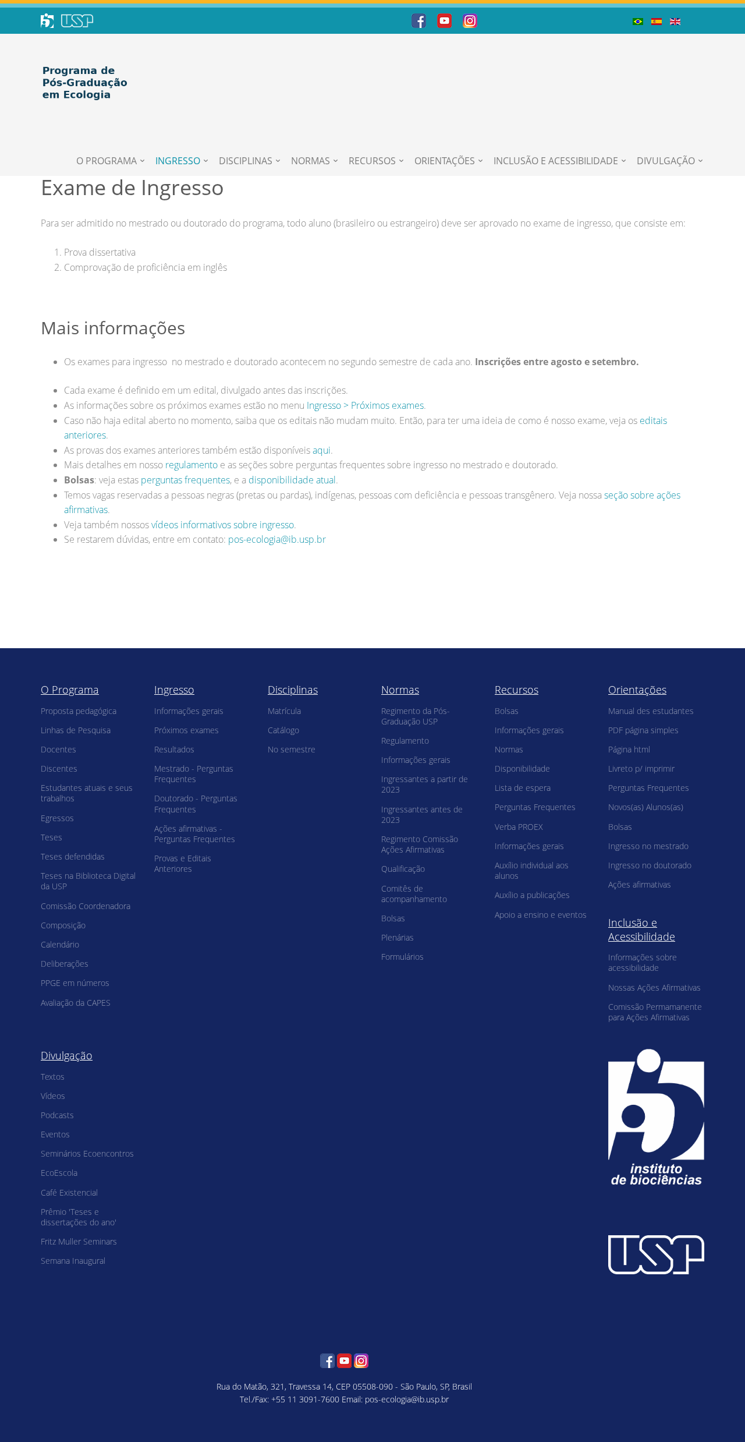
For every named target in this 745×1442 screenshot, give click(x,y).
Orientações (444, 160)
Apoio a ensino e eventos (541, 914)
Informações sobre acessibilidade (642, 962)
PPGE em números (75, 982)
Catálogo (283, 730)
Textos (53, 1076)
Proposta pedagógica (78, 710)
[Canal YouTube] (444, 19)
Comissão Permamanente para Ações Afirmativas (655, 1012)
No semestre (291, 749)
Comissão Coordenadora (85, 905)
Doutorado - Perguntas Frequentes (195, 803)
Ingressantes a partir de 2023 (424, 784)
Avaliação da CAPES (76, 1002)
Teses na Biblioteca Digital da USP (88, 881)
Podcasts (57, 1115)
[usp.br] (656, 1253)
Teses (51, 837)
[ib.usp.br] (656, 1115)
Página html (629, 749)
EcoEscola (59, 1172)
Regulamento (405, 740)
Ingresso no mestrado (648, 845)
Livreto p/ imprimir (641, 768)
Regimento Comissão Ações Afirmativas (419, 844)
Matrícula (284, 710)
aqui (322, 450)
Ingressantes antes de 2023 (422, 814)
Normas (310, 160)
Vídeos (53, 1095)
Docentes (58, 749)
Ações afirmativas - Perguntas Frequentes (194, 833)
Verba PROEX (519, 826)
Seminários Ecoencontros (87, 1153)
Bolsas (393, 918)
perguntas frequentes (185, 479)
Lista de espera (523, 787)
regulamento (191, 464)
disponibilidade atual (292, 479)
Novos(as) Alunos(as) (645, 806)
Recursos (372, 160)
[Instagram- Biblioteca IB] (470, 19)
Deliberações (64, 963)
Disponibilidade (522, 768)
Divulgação (666, 160)
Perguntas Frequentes (535, 806)
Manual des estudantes (651, 710)
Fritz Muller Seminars (79, 1241)
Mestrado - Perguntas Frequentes (193, 773)
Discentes (59, 768)
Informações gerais (189, 710)
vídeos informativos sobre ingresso (222, 524)
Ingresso (177, 160)
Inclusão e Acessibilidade (556, 160)
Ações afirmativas (639, 884)
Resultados (174, 749)
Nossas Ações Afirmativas (654, 987)
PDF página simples (643, 730)
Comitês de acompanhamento (414, 893)
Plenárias (397, 937)
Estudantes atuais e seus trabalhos (87, 793)
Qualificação (403, 868)
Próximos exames (186, 730)
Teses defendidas (73, 856)
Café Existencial (69, 1192)
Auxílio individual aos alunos (532, 870)
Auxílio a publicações (532, 894)
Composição (63, 925)
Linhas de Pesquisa (76, 730)
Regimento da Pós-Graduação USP (415, 716)
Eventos (55, 1134)
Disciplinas (245, 160)
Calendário (60, 944)
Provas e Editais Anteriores (182, 863)
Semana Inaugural (73, 1260)
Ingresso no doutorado (649, 865)
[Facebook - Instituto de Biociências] (418, 19)
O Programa (106, 160)
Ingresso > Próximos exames (365, 405)
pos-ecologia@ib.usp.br (277, 539)
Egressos (57, 818)
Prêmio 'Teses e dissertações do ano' (78, 1217)
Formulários (402, 956)
